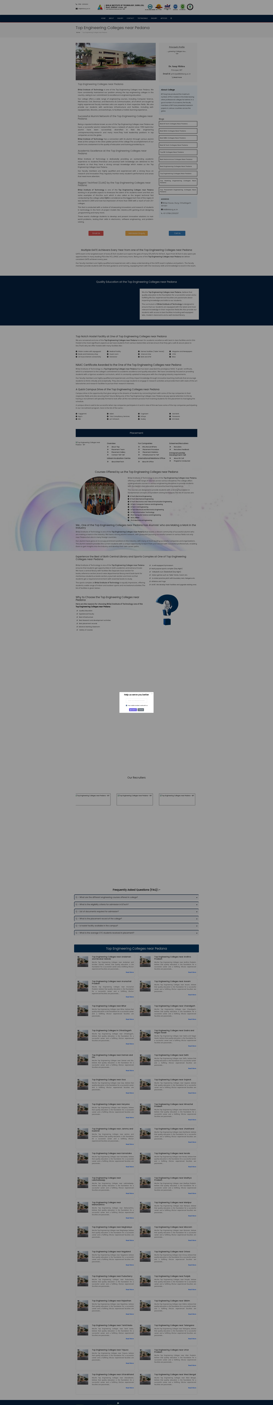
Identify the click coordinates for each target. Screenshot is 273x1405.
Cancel (141, 710)
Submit (133, 710)
